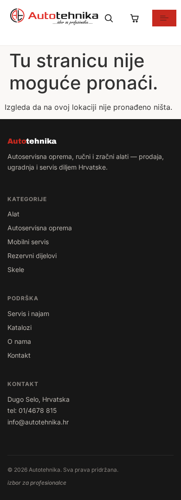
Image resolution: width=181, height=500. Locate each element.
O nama (19, 341)
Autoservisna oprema (39, 228)
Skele (15, 269)
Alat (13, 214)
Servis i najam (28, 313)
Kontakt (19, 355)
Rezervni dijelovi (32, 255)
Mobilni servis (28, 242)
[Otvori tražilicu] (108, 18)
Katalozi (19, 327)
